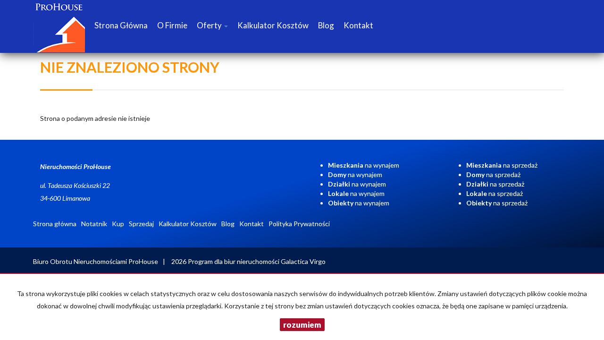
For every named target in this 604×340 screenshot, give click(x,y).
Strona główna (121, 25)
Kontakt (358, 25)
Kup (118, 224)
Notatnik (94, 224)
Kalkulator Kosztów (273, 25)
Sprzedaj (141, 224)
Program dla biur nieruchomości (234, 261)
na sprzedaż (501, 165)
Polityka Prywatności (299, 224)
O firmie (172, 25)
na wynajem (363, 165)
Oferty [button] (210, 25)
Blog (326, 25)
